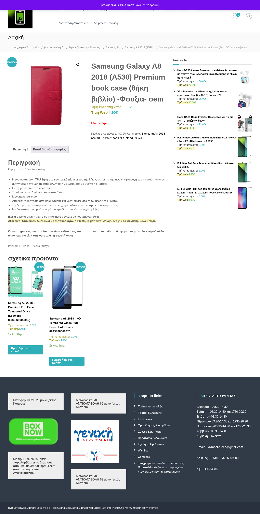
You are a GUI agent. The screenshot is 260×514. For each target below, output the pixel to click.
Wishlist (143, 450)
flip (122, 137)
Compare (144, 456)
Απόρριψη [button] (152, 4)
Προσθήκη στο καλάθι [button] (21, 350)
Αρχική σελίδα (21, 47)
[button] (78, 64)
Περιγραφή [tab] (20, 149)
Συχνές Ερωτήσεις (149, 431)
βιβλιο (138, 137)
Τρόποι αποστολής (150, 406)
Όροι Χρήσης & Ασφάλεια (154, 425)
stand (129, 137)
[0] (234, 16)
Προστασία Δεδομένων (152, 437)
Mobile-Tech (50, 507)
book (116, 137)
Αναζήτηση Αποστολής (73, 23)
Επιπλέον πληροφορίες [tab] (49, 149)
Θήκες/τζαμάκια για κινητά (49, 47)
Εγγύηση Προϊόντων (151, 444)
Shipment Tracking (106, 23)
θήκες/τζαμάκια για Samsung (84, 47)
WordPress (152, 507)
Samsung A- (112, 47)
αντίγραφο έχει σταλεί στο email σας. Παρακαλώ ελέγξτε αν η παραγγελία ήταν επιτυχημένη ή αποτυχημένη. (161, 467)
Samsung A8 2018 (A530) (139, 47)
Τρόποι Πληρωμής (150, 412)
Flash (103, 507)
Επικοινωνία (145, 419)
